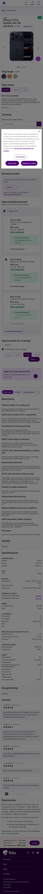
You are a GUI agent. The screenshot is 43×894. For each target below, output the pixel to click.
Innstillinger (21, 157)
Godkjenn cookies (29, 163)
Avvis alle (12, 163)
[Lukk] (39, 131)
